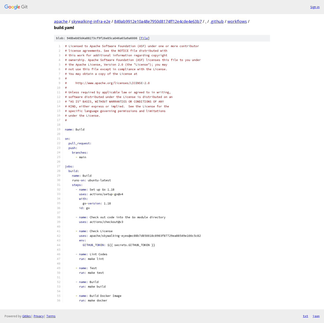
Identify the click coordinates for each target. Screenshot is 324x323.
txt (305, 316)
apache (61, 21)
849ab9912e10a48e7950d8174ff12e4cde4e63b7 (158, 21)
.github (217, 21)
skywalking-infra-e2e (90, 21)
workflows (237, 21)
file (144, 38)
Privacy (39, 316)
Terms (51, 316)
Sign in (315, 7)
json (316, 316)
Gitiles (26, 316)
